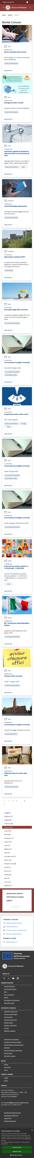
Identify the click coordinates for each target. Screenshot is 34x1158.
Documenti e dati (9, 1003)
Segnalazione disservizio (11, 1115)
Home (4, 15)
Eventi (6, 1081)
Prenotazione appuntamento (12, 1113)
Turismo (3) (7, 882)
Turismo (6, 1028)
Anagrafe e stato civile (10, 1011)
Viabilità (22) (8, 885)
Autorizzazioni (8, 1053)
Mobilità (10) (8, 849)
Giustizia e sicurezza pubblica (12, 1042)
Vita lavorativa (8, 1017)
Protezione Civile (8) (10, 864)
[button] (17, 1155)
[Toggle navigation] (3, 7)
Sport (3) (6, 878)
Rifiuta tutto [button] (17, 1151)
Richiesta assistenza (10, 1121)
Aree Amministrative (10, 989)
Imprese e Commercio (10, 1020)
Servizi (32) (7, 871)
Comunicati (11, 201)
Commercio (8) (8, 824)
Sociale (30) (7, 875)
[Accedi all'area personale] (27, 2)
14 (24, 801)
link (7, 1144)
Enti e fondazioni (9, 995)
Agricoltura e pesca (9, 1056)
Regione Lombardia (8, 2)
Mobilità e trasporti (9, 1031)
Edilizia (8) (7, 834)
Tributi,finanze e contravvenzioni (13, 1045)
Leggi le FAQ (7, 1118)
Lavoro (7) (7, 845)
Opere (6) (7, 853)
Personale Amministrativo (11, 1000)
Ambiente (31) (8, 816)
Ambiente (7, 1048)
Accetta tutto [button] (17, 1147)
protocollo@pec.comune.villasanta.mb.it (16, 1103)
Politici (6, 997)
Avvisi (9, 46)
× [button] (32, 1130)
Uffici (5, 992)
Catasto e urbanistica (10, 1025)
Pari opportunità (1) (10, 856)
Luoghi (6, 1078)
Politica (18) (7, 860)
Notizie (9, 561)
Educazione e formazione (11, 1039)
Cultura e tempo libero (10, 1014)
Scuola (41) (7, 867)
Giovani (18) (7, 842)
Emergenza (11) (9, 838)
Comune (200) (8, 827)
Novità (10, 15)
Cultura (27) (7, 831)
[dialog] (17, 1143)
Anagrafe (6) (8, 820)
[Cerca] (30, 8)
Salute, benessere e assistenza (13, 1050)
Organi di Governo (9, 986)
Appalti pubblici (8, 1023)
